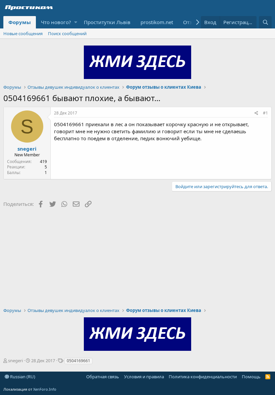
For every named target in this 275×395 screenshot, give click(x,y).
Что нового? (56, 22)
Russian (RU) (22, 377)
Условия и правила (144, 377)
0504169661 (78, 361)
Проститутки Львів (107, 22)
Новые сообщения (23, 33)
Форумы (19, 22)
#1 (265, 113)
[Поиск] (265, 22)
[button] (75, 22)
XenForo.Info (44, 389)
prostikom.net (157, 22)
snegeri (27, 148)
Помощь (251, 377)
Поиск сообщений (67, 33)
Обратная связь (102, 377)
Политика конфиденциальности (203, 377)
